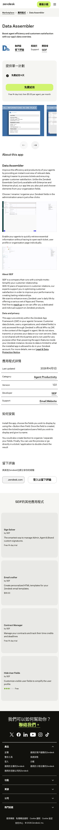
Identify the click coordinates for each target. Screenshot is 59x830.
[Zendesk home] (8, 4)
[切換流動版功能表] (55, 4)
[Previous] (24, 145)
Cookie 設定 (47, 818)
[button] (27, 746)
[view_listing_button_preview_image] (23, 120)
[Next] (35, 145)
